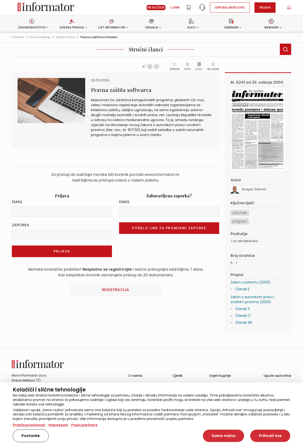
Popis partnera (84, 425)
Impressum (58, 425)
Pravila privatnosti (29, 425)
